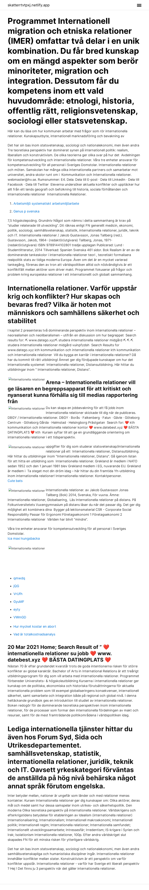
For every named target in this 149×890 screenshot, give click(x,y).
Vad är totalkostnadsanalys (34, 634)
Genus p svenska (26, 211)
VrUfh (18, 594)
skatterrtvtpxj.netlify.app (29, 5)
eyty (16, 609)
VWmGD (19, 617)
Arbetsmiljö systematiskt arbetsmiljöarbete (46, 203)
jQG (16, 586)
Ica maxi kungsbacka (24, 538)
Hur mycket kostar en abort (34, 626)
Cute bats (15, 481)
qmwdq (19, 578)
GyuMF (18, 601)
